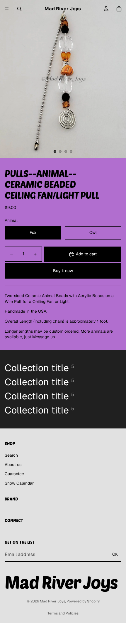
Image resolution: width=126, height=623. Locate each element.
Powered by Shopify (83, 601)
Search (11, 455)
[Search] (19, 8)
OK (115, 554)
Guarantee (14, 474)
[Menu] (6, 9)
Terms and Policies (63, 613)
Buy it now (63, 270)
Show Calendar (19, 483)
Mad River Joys (52, 601)
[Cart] (119, 8)
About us (13, 464)
